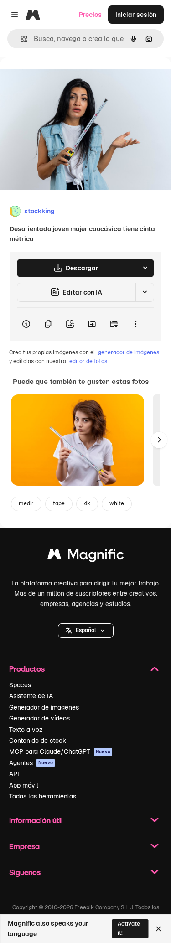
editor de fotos (88, 361)
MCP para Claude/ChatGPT (59, 751)
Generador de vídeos (39, 718)
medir (26, 503)
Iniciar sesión (135, 14)
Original (58, 78)
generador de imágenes (128, 352)
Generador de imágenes (44, 707)
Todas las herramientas (42, 796)
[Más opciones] (135, 324)
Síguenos (25, 872)
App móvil (23, 785)
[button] (86, 630)
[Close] (158, 928)
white (116, 503)
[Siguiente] (159, 440)
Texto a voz (26, 729)
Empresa (24, 846)
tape (59, 503)
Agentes (31, 763)
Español (86, 630)
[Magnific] (85, 556)
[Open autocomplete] (20, 39)
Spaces (20, 685)
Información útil (36, 820)
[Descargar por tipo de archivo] (145, 268)
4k (87, 503)
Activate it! (129, 928)
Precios (90, 14)
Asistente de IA (31, 696)
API (14, 774)
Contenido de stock (37, 740)
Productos (27, 669)
